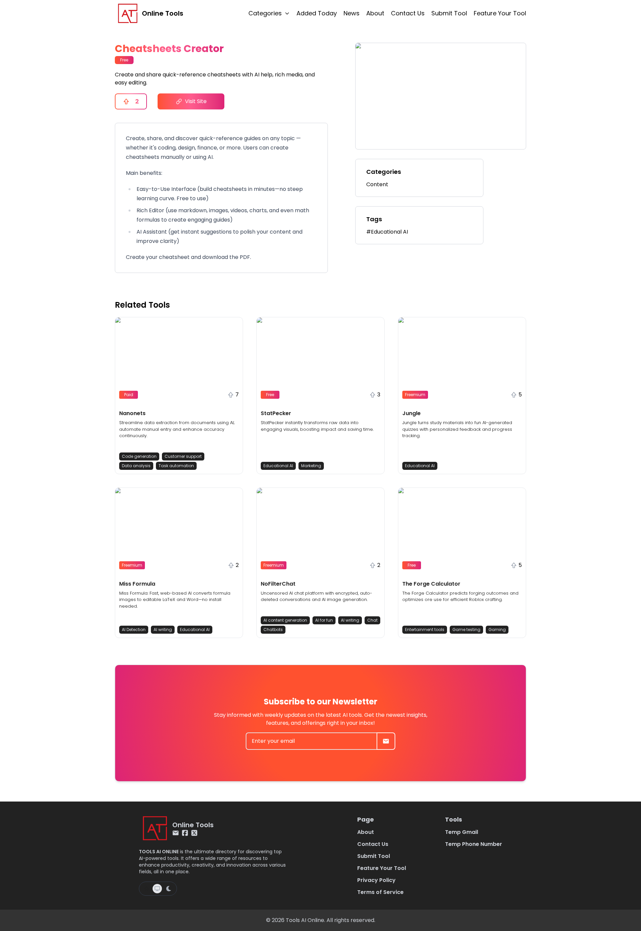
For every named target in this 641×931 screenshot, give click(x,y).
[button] (179, 395)
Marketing (311, 466)
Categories (265, 13)
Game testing (466, 629)
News (352, 13)
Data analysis (136, 466)
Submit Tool (449, 13)
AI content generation (285, 620)
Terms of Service (380, 892)
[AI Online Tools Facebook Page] (185, 833)
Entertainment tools (424, 629)
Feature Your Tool (500, 13)
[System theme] (157, 888)
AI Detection (134, 629)
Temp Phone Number (473, 844)
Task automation (176, 466)
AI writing (163, 629)
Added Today (316, 13)
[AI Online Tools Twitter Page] (194, 833)
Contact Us (408, 13)
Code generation (139, 456)
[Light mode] (147, 889)
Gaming (497, 629)
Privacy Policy (376, 880)
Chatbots (273, 629)
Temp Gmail (461, 832)
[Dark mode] (168, 888)
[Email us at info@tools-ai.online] (175, 833)
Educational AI (278, 466)
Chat (372, 620)
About (375, 13)
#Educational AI (387, 232)
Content (377, 184)
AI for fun (324, 620)
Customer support (183, 456)
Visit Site (196, 101)
